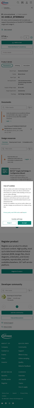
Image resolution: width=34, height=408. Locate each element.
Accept (24, 223)
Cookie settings (17, 219)
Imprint (24, 212)
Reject (9, 223)
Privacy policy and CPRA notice (12, 212)
